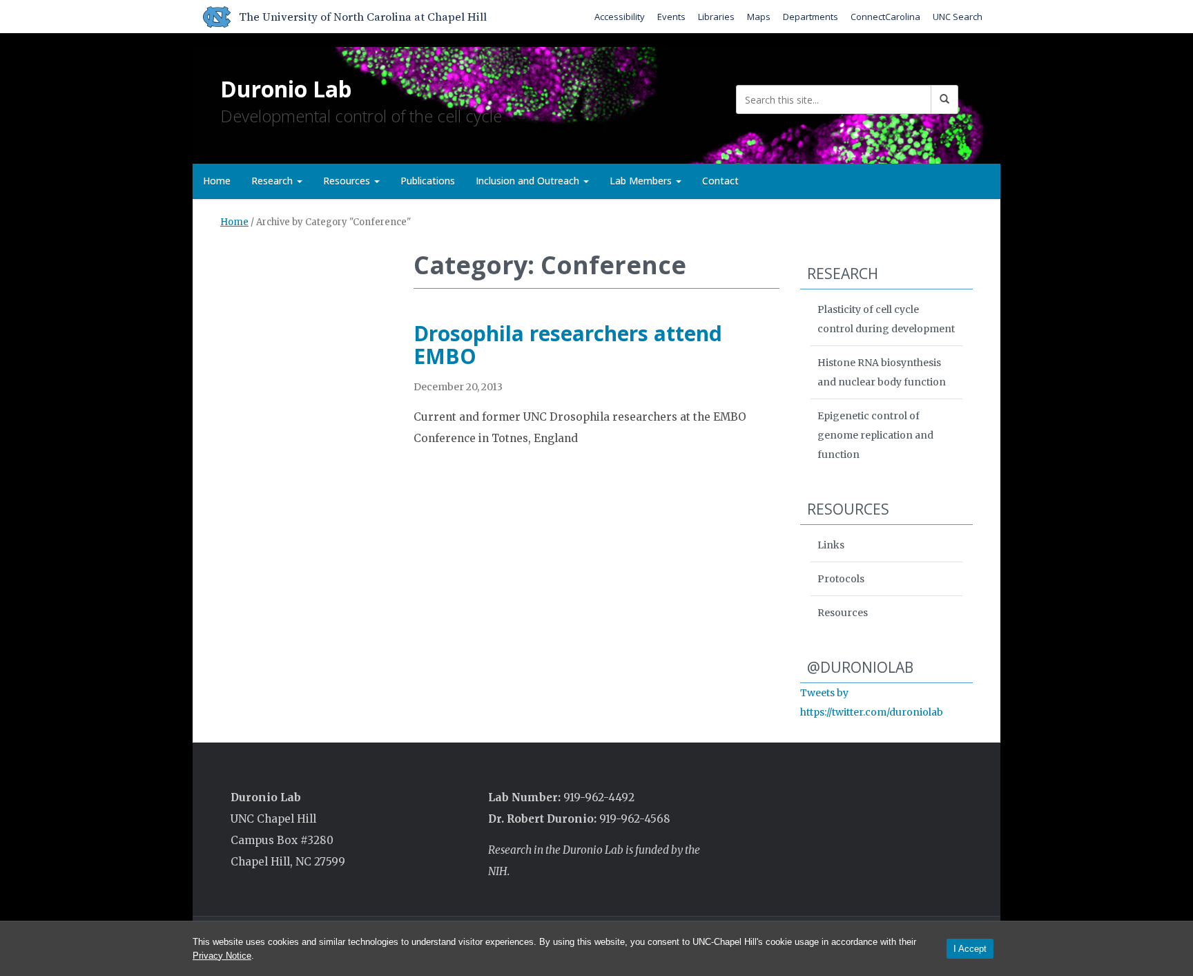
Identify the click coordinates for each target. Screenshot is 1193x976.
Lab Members (642, 180)
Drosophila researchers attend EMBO (568, 344)
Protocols (840, 579)
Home (217, 180)
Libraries (716, 16)
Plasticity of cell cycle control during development (886, 319)
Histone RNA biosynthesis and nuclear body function (881, 372)
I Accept (970, 949)
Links (830, 545)
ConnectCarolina (885, 16)
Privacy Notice (222, 955)
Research (273, 180)
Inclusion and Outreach (529, 180)
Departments (810, 16)
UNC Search (957, 16)
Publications (427, 180)
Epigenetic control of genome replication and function (875, 435)
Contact (720, 180)
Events (671, 16)
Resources (348, 180)
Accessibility (619, 16)
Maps (758, 16)
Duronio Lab (285, 89)
